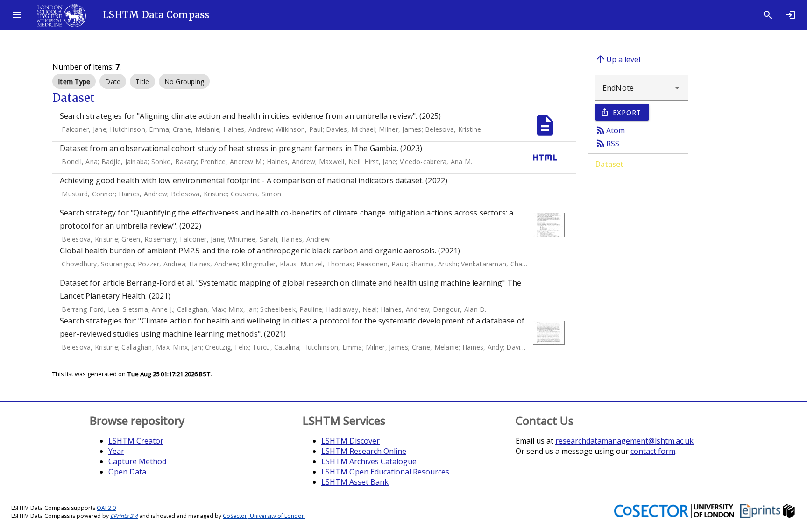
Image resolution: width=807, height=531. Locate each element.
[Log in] (790, 15)
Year (116, 451)
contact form (652, 451)
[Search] (768, 15)
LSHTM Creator (135, 441)
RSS (607, 143)
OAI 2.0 (106, 508)
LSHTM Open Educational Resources (385, 471)
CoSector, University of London (264, 516)
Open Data (127, 471)
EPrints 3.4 (124, 516)
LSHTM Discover (350, 441)
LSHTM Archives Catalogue (369, 461)
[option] (74, 81)
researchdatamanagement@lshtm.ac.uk (624, 441)
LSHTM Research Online (363, 451)
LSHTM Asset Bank (355, 482)
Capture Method (137, 461)
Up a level (617, 59)
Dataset (609, 164)
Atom (610, 130)
